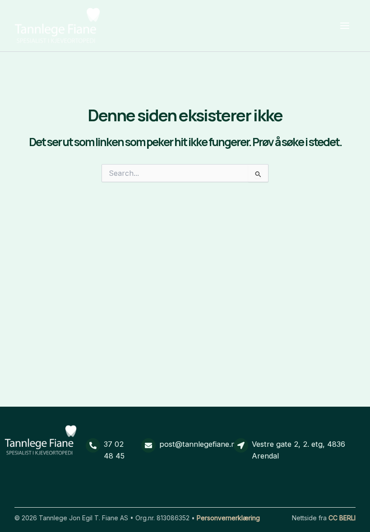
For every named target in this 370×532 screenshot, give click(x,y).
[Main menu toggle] (344, 26)
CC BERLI (342, 518)
